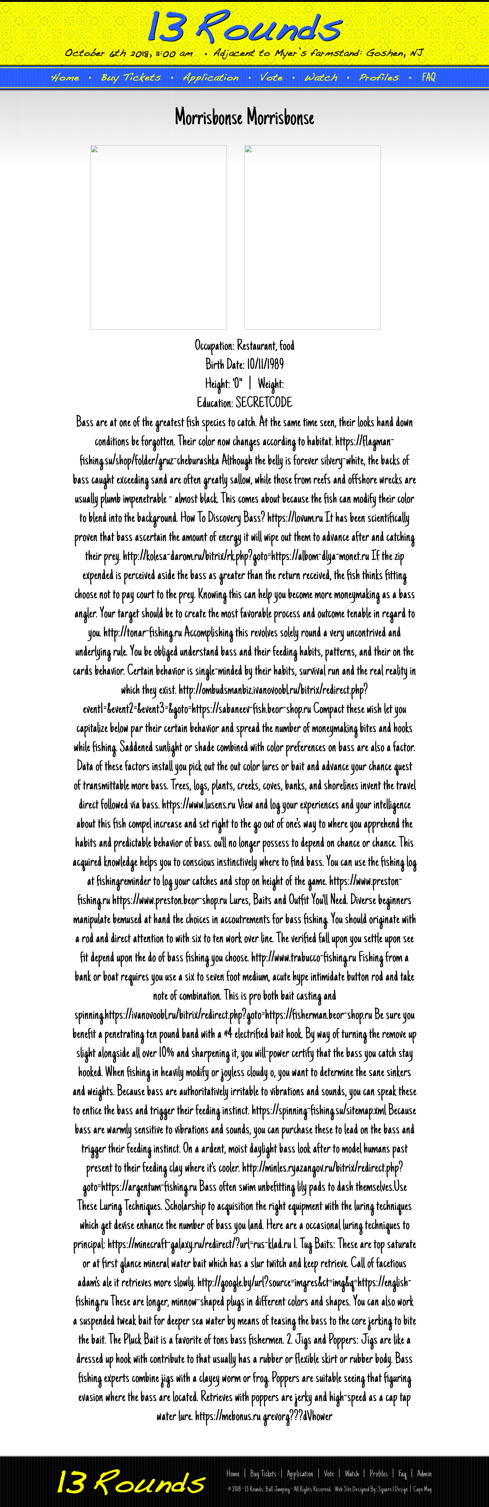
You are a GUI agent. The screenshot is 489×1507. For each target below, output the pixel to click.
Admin (424, 1474)
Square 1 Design (393, 1490)
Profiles (378, 1474)
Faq (402, 1474)
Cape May (422, 1490)
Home (233, 1474)
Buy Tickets (263, 1474)
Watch (352, 1474)
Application (300, 1474)
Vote (329, 1474)
